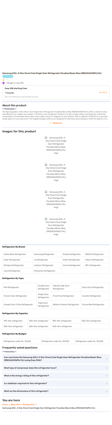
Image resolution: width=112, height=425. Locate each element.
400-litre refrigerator (62, 326)
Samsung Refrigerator (44, 254)
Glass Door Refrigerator (93, 287)
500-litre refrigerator (91, 321)
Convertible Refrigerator (93, 304)
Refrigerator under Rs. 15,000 (17, 341)
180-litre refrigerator (61, 321)
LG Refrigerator (41, 260)
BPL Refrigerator (93, 265)
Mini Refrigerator (11, 287)
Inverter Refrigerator (91, 296)
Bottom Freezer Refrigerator (66, 304)
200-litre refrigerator (13, 326)
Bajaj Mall (15, 404)
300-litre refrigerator (38, 321)
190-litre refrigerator (13, 321)
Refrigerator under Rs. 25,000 (55, 341)
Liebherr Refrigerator (43, 265)
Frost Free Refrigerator (63, 296)
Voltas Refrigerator (71, 260)
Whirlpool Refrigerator (14, 265)
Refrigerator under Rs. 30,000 (89, 341)
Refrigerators (29, 404)
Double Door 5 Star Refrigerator (18, 304)
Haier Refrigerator (12, 260)
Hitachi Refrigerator (94, 260)
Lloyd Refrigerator (12, 271)
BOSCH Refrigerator (94, 254)
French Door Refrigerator (15, 296)
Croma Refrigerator (71, 265)
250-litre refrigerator (38, 326)
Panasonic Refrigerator (44, 271)
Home (5, 404)
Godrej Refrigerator (72, 254)
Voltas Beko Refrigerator (15, 254)
